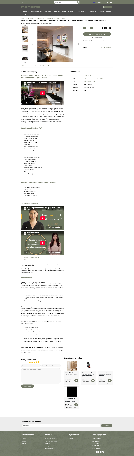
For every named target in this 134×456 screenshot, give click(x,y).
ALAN (85, 81)
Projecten (25, 14)
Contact (24, 438)
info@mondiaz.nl (96, 448)
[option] (25, 29)
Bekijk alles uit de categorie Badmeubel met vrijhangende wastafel (37, 23)
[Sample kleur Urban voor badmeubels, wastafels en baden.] (71, 392)
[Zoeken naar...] (78, 2)
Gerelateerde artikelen (45, 65)
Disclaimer (47, 443)
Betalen (24, 443)
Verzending (25, 446)
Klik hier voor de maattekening (31, 257)
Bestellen (24, 441)
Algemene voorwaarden (51, 441)
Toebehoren (92, 11)
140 (94, 81)
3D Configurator (81, 11)
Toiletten (57, 11)
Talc (88, 81)
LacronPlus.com (42, 321)
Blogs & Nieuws (49, 448)
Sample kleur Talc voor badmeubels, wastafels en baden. (105, 374)
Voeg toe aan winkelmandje (98, 34)
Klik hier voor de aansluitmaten (31, 259)
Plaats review (27, 386)
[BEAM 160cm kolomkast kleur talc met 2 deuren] (71, 366)
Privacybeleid (48, 446)
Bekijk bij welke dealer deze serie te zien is (93, 40)
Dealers (108, 11)
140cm (90, 81)
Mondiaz (101, 11)
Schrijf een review (107, 47)
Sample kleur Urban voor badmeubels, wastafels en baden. (70, 400)
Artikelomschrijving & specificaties (30, 65)
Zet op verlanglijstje (98, 37)
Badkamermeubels (36, 11)
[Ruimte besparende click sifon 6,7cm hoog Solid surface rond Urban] (88, 366)
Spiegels (70, 11)
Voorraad (25, 11)
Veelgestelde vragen (50, 438)
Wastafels (48, 11)
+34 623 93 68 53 (96, 445)
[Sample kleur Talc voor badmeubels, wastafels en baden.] (105, 366)
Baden (64, 11)
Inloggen (71, 438)
